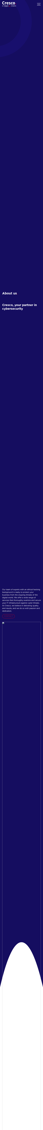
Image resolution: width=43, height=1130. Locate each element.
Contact (8, 616)
